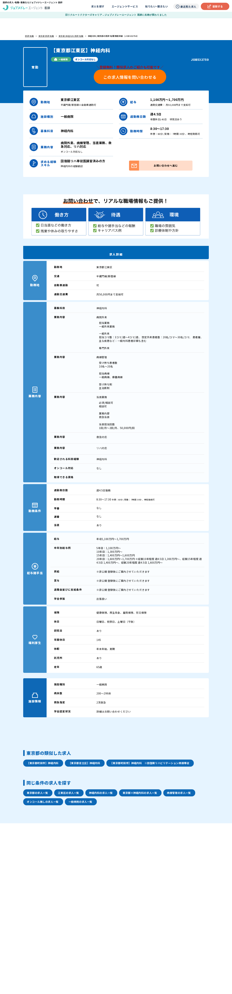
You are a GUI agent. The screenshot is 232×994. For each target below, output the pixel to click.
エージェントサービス (125, 6)
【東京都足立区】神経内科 (84, 763)
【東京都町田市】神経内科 (43, 763)
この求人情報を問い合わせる (129, 77)
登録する (217, 6)
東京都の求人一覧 (37, 793)
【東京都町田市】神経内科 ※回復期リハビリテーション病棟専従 (149, 763)
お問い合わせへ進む (166, 165)
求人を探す (97, 6)
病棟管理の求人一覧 (179, 793)
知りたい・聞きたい (156, 6)
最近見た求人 (188, 6)
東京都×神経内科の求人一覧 (140, 793)
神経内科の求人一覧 (101, 793)
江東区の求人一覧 (68, 793)
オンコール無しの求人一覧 (43, 801)
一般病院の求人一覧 (80, 801)
